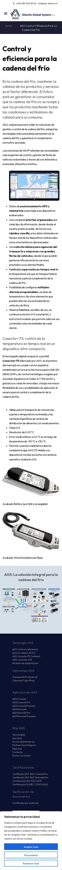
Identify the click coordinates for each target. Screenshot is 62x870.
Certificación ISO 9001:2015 (27, 780)
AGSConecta (19, 698)
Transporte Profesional (24, 677)
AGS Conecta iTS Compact (26, 656)
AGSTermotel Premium (24, 716)
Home (8, 25)
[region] (31, 840)
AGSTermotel (19, 709)
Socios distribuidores (23, 741)
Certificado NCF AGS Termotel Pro (30, 777)
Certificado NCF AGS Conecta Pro (30, 774)
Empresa (17, 748)
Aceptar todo (31, 846)
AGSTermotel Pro (21, 712)
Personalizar (31, 855)
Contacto (17, 752)
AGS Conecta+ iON (22, 659)
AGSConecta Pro (21, 702)
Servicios (17, 738)
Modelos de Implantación (25, 663)
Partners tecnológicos (24, 745)
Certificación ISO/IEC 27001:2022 (30, 784)
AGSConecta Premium (23, 705)
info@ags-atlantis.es (47, 3)
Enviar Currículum (21, 755)
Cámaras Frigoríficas (23, 680)
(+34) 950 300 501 (25, 3)
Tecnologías (18, 734)
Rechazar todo (31, 863)
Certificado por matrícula (25, 803)
